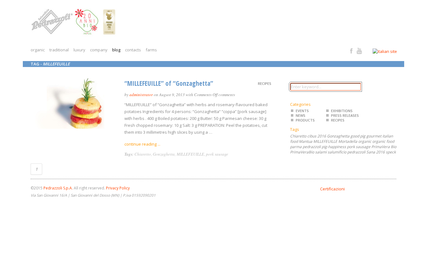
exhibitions (342, 110)
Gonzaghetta (164, 154)
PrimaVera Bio (383, 146)
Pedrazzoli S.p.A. (58, 188)
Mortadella (347, 141)
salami (321, 152)
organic (38, 50)
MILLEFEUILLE (190, 154)
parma (296, 146)
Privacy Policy (118, 188)
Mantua (305, 141)
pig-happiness (334, 146)
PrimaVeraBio (302, 152)
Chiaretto (142, 154)
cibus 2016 (316, 136)
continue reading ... (142, 144)
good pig (357, 136)
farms (151, 50)
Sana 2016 (375, 152)
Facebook (351, 51)
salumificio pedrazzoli (346, 152)
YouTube (359, 51)
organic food (383, 141)
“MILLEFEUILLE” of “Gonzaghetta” (168, 83)
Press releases (345, 115)
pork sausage (217, 154)
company (99, 50)
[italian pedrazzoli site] (389, 51)
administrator (141, 94)
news (300, 115)
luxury (79, 50)
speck (391, 152)
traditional (59, 50)
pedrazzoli (312, 146)
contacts (133, 50)
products (305, 120)
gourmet (373, 136)
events (302, 110)
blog (116, 50)
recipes (264, 83)
